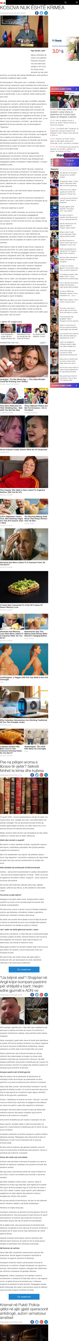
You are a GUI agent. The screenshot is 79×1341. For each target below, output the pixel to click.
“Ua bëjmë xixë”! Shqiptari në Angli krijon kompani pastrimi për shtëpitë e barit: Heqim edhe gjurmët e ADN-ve (64, 132)
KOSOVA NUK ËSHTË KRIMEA (32, 7)
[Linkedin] (46, 14)
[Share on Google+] (41, 776)
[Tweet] (41, 14)
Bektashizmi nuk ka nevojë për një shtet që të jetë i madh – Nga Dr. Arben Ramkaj (23, 338)
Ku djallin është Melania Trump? (39, 335)
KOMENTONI (26, 969)
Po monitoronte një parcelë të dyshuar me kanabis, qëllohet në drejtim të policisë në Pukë (64, 149)
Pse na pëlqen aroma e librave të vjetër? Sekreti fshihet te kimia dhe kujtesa (63, 123)
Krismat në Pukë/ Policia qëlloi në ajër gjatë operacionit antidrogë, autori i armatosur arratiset (64, 141)
